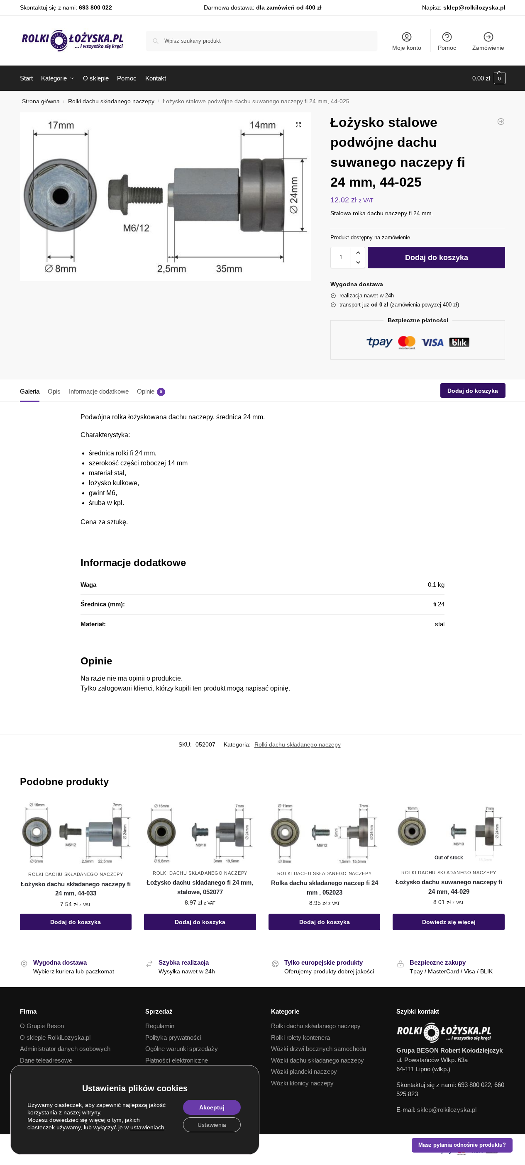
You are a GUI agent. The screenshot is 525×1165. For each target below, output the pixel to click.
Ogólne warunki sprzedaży (181, 1048)
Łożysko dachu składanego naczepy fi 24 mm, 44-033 (76, 888)
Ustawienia (212, 1124)
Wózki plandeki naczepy (304, 1071)
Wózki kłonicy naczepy (302, 1083)
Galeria (29, 391)
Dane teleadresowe (46, 1060)
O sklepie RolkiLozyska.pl (55, 1037)
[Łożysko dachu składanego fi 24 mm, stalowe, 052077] (200, 833)
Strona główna (41, 101)
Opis (54, 391)
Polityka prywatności (173, 1037)
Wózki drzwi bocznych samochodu (318, 1048)
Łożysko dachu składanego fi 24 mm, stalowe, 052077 (200, 887)
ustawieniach (147, 1127)
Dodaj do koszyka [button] (75, 922)
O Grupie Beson (42, 1025)
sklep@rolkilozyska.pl (474, 7)
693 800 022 (95, 7)
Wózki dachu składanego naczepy (317, 1060)
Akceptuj (212, 1107)
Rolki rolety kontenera (300, 1037)
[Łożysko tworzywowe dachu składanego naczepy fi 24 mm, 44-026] (501, 121)
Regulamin (159, 1025)
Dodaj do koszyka (436, 257)
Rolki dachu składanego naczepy (111, 101)
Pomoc (447, 47)
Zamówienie (488, 47)
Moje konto (406, 47)
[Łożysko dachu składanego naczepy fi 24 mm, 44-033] (76, 833)
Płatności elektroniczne (176, 1060)
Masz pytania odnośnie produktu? (462, 1145)
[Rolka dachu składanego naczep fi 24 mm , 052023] (325, 833)
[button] (488, 78)
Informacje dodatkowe (99, 391)
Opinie (149, 391)
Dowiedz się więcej (449, 922)
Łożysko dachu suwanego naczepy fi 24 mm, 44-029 (449, 886)
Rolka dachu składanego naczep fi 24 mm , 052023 (324, 887)
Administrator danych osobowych (65, 1048)
